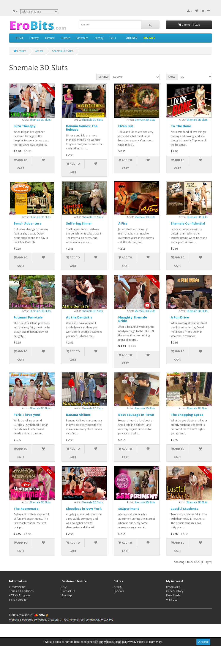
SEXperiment (128, 508)
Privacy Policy (17, 587)
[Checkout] (208, 11)
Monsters (82, 38)
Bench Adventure (27, 223)
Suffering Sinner (79, 223)
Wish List (171, 600)
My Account (173, 587)
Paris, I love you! (27, 414)
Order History (174, 591)
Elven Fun (125, 126)
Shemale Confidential (188, 223)
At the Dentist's (79, 317)
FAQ (64, 587)
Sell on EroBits (17, 600)
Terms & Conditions (21, 591)
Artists (118, 587)
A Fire (122, 223)
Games (66, 38)
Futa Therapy (24, 126)
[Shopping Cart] (202, 11)
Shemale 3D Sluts (40, 120)
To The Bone (181, 126)
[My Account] (190, 11)
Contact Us (68, 591)
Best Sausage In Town (136, 414)
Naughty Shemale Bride (132, 319)
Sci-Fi (113, 38)
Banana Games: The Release (82, 128)
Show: (171, 77)
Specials (119, 591)
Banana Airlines (78, 414)
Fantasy (34, 38)
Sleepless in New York (84, 508)
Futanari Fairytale (28, 317)
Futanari (50, 38)
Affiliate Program (19, 595)
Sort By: (103, 77)
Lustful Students (184, 508)
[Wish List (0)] (196, 11)
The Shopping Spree (187, 414)
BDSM (19, 38)
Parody (99, 38)
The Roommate (26, 508)
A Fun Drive (180, 317)
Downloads (173, 595)
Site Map (67, 595)
